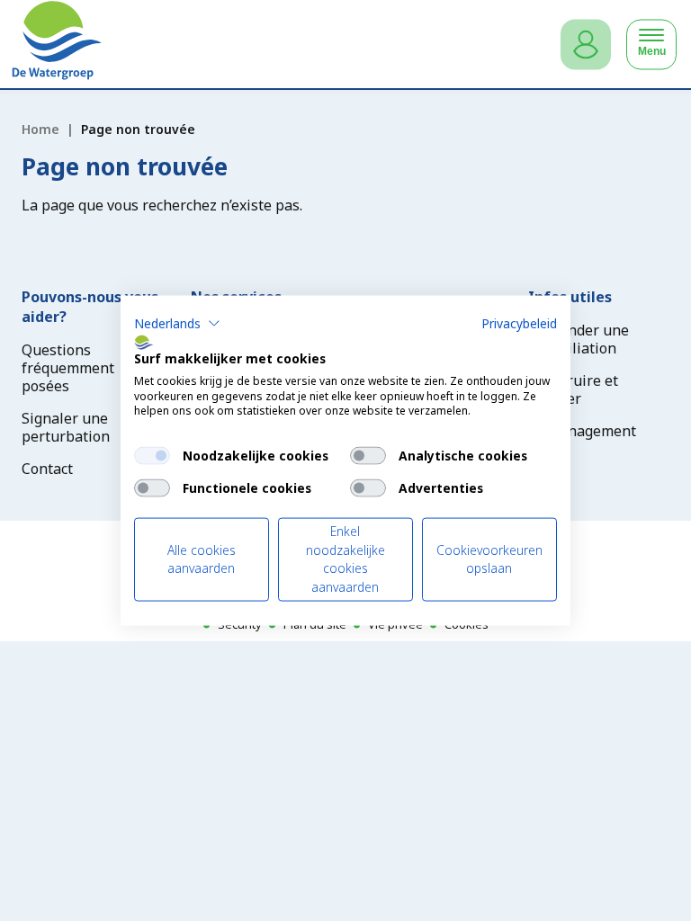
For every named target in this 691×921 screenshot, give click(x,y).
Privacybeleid (519, 323)
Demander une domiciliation (578, 339)
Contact (47, 468)
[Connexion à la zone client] (586, 44)
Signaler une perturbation (66, 427)
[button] (177, 324)
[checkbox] (152, 456)
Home (40, 129)
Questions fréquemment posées (68, 368)
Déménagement (582, 431)
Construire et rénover (573, 389)
